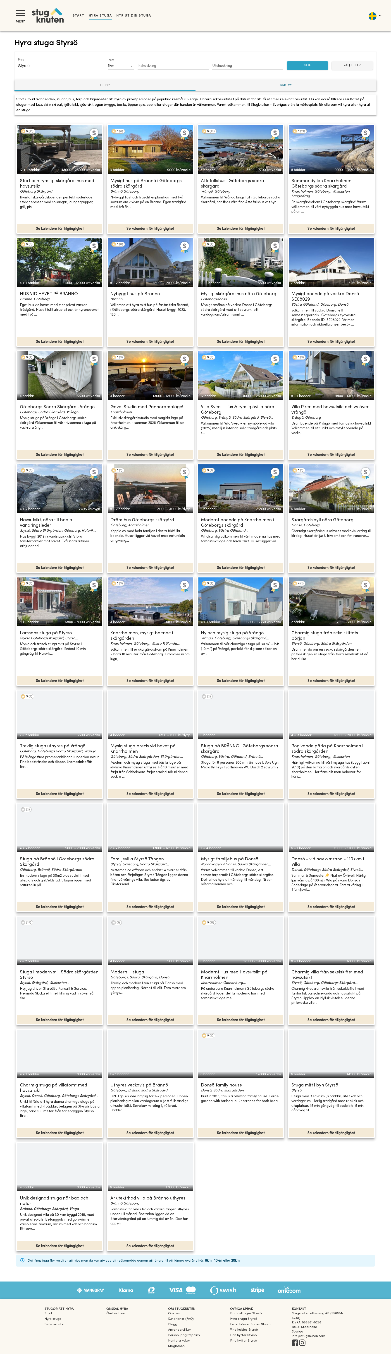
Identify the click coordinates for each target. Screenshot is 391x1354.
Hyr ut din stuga (133, 15)
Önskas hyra (115, 1313)
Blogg (172, 1324)
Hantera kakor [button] (179, 1340)
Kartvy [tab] (286, 85)
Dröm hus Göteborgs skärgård (142, 520)
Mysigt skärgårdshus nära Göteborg (238, 294)
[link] (246, 1313)
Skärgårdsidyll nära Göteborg (322, 520)
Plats (21, 59)
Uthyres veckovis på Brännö (139, 1085)
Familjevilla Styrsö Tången (137, 859)
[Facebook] (295, 1343)
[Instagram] (302, 1343)
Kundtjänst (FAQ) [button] (181, 1319)
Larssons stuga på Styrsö (46, 633)
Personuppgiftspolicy (184, 1335)
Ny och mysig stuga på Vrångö (232, 633)
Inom (111, 60)
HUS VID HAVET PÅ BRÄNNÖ (49, 294)
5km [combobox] (111, 66)
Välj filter (352, 65)
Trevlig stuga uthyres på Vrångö (53, 746)
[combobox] (57, 66)
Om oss (174, 1313)
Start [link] (78, 15)
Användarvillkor (179, 1329)
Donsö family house (221, 1085)
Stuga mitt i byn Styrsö (314, 1085)
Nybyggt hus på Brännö (135, 294)
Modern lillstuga (127, 972)
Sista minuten (55, 1324)
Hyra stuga (100, 15)
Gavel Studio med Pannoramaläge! (146, 407)
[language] (375, 15)
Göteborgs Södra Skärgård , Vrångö (57, 407)
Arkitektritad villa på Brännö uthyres (147, 1198)
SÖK (307, 65)
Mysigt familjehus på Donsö (229, 859)
